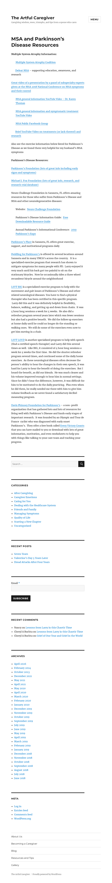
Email (15, 583)
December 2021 (23, 676)
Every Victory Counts (72, 425)
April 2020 (20, 692)
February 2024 (22, 667)
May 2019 (19, 733)
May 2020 (20, 688)
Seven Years (21, 553)
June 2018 (19, 778)
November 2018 (23, 757)
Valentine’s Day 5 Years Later (31, 558)
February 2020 (22, 700)
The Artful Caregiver (32, 17)
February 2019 (22, 745)
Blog (14, 850)
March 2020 (21, 696)
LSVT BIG (16, 286)
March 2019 (21, 741)
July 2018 (19, 774)
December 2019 (23, 708)
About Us (16, 836)
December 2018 (23, 753)
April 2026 (20, 663)
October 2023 (22, 672)
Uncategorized (22, 525)
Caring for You (22, 501)
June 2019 (20, 729)
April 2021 (20, 684)
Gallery (15, 865)
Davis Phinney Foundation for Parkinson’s (35, 405)
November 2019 (23, 712)
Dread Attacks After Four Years (32, 562)
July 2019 (19, 725)
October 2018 (21, 761)
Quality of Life (22, 517)
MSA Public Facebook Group (32, 123)
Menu (95, 19)
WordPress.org (22, 818)
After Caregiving (23, 493)
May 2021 (19, 680)
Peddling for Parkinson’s (25, 254)
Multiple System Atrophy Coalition (36, 62)
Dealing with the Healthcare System (35, 505)
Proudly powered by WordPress (47, 874)
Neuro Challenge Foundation (43, 209)
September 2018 (23, 765)
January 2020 (21, 704)
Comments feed (23, 814)
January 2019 (21, 749)
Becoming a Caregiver (24, 843)
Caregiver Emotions (25, 497)
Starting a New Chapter (27, 521)
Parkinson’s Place (21, 241)
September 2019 (23, 721)
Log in (17, 806)
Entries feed (21, 810)
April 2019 (20, 737)
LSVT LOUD (18, 339)
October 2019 (21, 716)
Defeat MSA (22, 70)
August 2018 (21, 770)
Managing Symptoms (26, 513)
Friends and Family (25, 509)
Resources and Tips (22, 858)
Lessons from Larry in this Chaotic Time (49, 627)
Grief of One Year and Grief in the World (60, 635)
